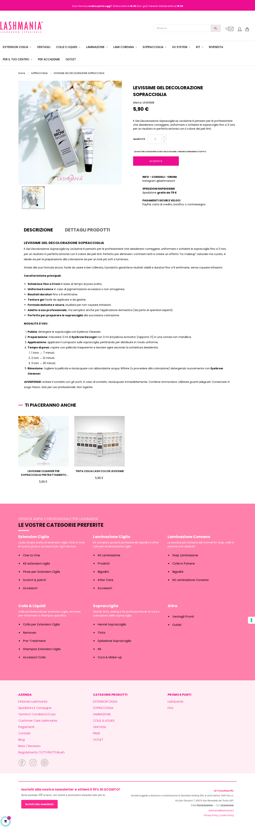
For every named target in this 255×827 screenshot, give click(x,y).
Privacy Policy (211, 815)
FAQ (170, 708)
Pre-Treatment (34, 641)
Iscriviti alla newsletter (39, 804)
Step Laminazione (185, 555)
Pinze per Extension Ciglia (41, 572)
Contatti (24, 733)
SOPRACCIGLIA (103, 708)
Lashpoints (175, 701)
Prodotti (104, 563)
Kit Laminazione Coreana (190, 580)
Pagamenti (26, 727)
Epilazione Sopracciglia (114, 641)
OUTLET (98, 740)
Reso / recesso (29, 746)
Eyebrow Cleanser (88, 332)
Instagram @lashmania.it (158, 181)
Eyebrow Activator (124, 337)
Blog (21, 740)
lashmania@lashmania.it (221, 810)
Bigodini (103, 572)
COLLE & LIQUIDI (103, 720)
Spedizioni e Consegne (34, 708)
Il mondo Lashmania (32, 701)
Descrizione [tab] (38, 230)
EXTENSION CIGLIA (105, 701)
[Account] (240, 29)
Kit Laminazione (109, 555)
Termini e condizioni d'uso (37, 714)
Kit (99, 649)
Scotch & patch (34, 580)
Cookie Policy (227, 815)
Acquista (156, 161)
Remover (29, 632)
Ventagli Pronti (183, 616)
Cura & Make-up (110, 657)
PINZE (96, 733)
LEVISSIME (148, 102)
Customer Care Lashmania (37, 720)
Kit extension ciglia (36, 563)
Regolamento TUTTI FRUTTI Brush (41, 752)
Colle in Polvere (183, 563)
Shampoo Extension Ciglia (41, 649)
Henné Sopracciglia (112, 624)
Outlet (177, 625)
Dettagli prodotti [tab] (87, 230)
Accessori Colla (34, 657)
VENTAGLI (99, 727)
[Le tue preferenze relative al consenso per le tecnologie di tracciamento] (251, 620)
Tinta (101, 632)
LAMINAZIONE (102, 714)
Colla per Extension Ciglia (41, 624)
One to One (31, 555)
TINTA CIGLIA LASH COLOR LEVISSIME (99, 471)
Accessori (30, 588)
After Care (105, 580)
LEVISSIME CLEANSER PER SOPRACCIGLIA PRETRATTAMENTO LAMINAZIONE (43, 473)
